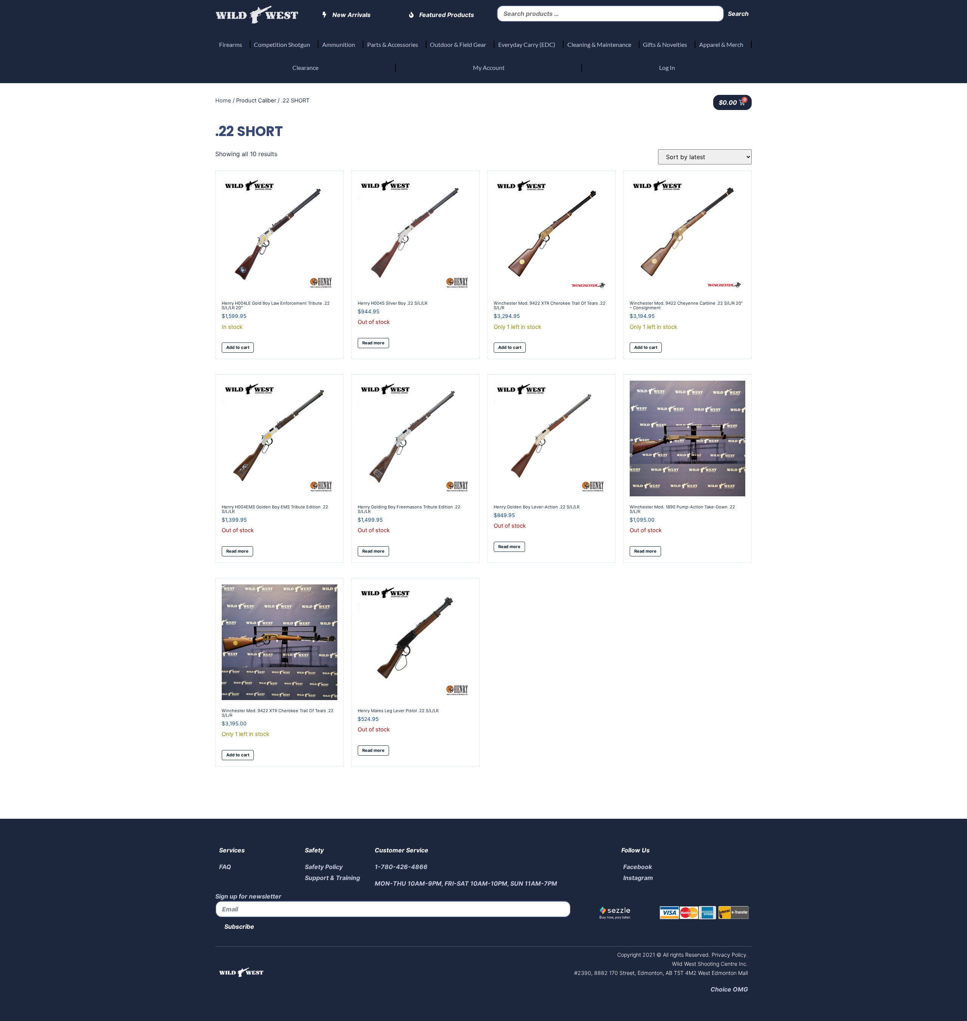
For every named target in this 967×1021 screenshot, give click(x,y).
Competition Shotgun (282, 44)
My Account (489, 67)
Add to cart (237, 347)
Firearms (230, 44)
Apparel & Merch (721, 44)
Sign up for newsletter (248, 896)
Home (223, 100)
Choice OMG (729, 989)
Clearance (305, 67)
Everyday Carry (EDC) (526, 44)
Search (738, 13)
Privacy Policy (728, 954)
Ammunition (338, 44)
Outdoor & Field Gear (458, 44)
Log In (667, 67)
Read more (373, 342)
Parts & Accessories (392, 44)
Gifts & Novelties (665, 44)
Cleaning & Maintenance (599, 44)
